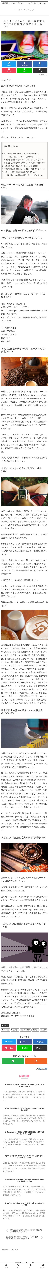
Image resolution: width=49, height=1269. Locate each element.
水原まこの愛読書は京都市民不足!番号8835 (20, 172)
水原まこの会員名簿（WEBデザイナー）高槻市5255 (25, 160)
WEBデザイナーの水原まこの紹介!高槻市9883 (21, 154)
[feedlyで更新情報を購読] (13, 1061)
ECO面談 (6, 1030)
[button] (44, 618)
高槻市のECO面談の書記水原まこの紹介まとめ (25, 175)
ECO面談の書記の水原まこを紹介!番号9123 (22, 157)
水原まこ (16, 1030)
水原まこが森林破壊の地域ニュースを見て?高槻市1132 (24, 163)
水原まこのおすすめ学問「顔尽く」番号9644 (21, 166)
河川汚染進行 (26, 1030)
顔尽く (36, 1030)
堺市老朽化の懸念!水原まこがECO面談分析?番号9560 (24, 169)
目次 (10, 146)
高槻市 (44, 1030)
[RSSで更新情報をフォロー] (36, 1061)
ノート (5, 1025)
